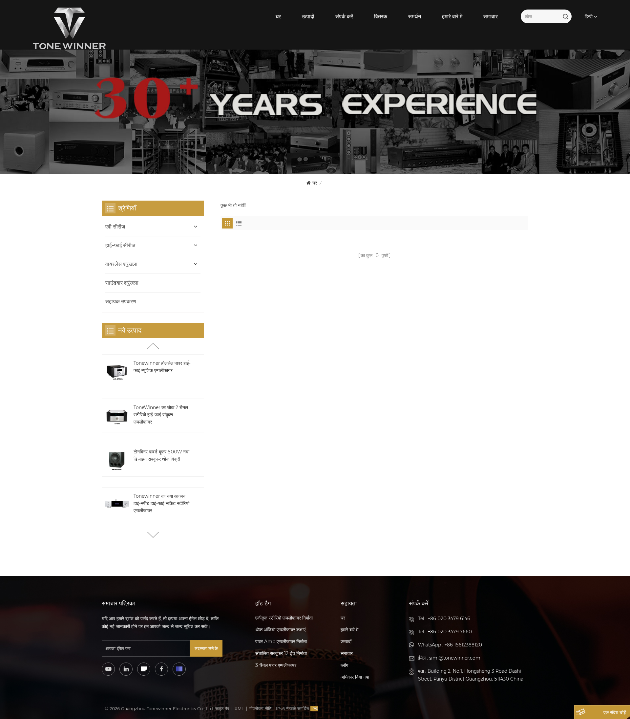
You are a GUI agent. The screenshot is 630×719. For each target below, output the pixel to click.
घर (278, 16)
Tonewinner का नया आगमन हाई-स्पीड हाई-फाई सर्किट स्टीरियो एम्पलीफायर (161, 503)
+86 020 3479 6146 (449, 618)
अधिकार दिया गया (355, 677)
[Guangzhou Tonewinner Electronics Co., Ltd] (69, 29)
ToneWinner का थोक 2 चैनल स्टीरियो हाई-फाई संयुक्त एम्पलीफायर (161, 414)
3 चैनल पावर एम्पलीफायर (275, 665)
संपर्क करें (344, 16)
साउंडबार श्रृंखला (121, 283)
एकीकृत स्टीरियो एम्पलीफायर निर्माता (284, 618)
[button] (153, 535)
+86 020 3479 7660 (450, 632)
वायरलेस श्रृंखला (121, 264)
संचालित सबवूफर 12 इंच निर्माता (281, 653)
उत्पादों (308, 16)
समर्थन (414, 16)
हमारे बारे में (452, 16)
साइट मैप (222, 708)
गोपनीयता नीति (260, 708)
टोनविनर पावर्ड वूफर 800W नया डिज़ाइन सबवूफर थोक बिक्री (161, 455)
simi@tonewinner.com (454, 658)
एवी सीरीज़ (115, 227)
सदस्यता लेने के (206, 648)
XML (239, 708)
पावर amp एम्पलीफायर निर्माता (281, 641)
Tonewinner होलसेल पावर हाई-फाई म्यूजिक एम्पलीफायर (162, 366)
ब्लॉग (344, 665)
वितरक (380, 16)
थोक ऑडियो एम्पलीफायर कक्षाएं (280, 630)
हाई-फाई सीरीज (120, 245)
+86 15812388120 (463, 645)
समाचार (490, 16)
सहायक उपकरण (120, 301)
